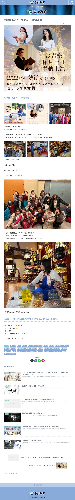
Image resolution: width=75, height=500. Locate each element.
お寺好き (8, 351)
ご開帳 (47, 351)
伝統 (64, 351)
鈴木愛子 (66, 345)
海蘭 (59, 351)
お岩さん (21, 351)
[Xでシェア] (32, 360)
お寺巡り (34, 348)
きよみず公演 (56, 348)
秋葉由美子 (21, 348)
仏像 (27, 351)
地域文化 (32, 345)
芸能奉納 (59, 345)
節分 (28, 348)
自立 (20, 345)
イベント (14, 348)
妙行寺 (41, 348)
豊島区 (14, 345)
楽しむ (25, 345)
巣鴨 (7, 348)
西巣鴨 (52, 345)
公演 (7, 345)
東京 (15, 351)
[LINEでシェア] (39, 360)
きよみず (33, 351)
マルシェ (41, 351)
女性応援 (39, 345)
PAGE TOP (38, 485)
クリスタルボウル (10, 353)
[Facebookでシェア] (35, 360)
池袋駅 (53, 351)
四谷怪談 (65, 348)
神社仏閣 (48, 348)
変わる (46, 345)
